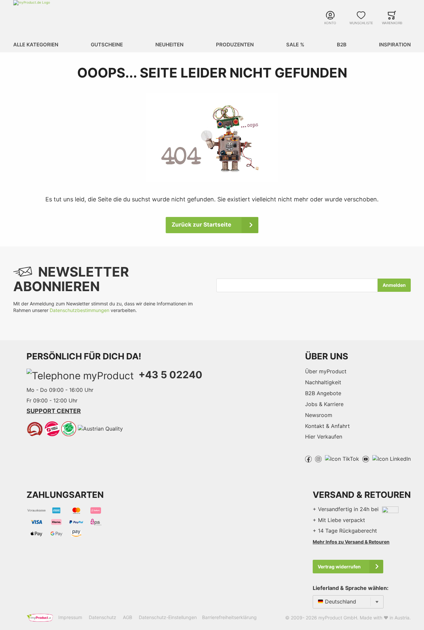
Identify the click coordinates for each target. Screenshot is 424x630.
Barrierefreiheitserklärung (229, 617)
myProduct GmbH (337, 617)
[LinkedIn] (391, 458)
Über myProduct (325, 371)
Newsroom (318, 415)
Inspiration (395, 44)
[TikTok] (342, 458)
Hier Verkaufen (323, 436)
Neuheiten (169, 44)
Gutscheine (107, 44)
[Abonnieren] (394, 285)
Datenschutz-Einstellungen (168, 617)
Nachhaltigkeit (323, 382)
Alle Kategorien (35, 44)
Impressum (70, 617)
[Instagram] (318, 458)
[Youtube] (365, 458)
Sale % (295, 44)
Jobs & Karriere (324, 404)
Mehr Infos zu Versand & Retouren (351, 542)
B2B (341, 44)
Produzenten (235, 44)
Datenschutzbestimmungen (79, 310)
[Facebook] (308, 458)
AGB (127, 617)
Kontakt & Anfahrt (327, 426)
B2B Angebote (323, 393)
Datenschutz (102, 617)
